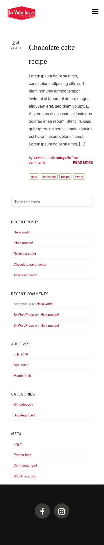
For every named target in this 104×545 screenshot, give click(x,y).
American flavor (25, 274)
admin (38, 157)
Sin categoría (60, 157)
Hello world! (22, 232)
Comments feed (25, 465)
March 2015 (22, 375)
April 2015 (21, 364)
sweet (79, 176)
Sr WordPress (24, 314)
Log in (18, 443)
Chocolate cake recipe (30, 264)
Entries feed (22, 454)
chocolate (49, 176)
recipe (65, 176)
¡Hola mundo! (23, 242)
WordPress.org (24, 476)
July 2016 (21, 354)
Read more (83, 162)
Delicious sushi (25, 253)
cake (34, 176)
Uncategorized (24, 415)
